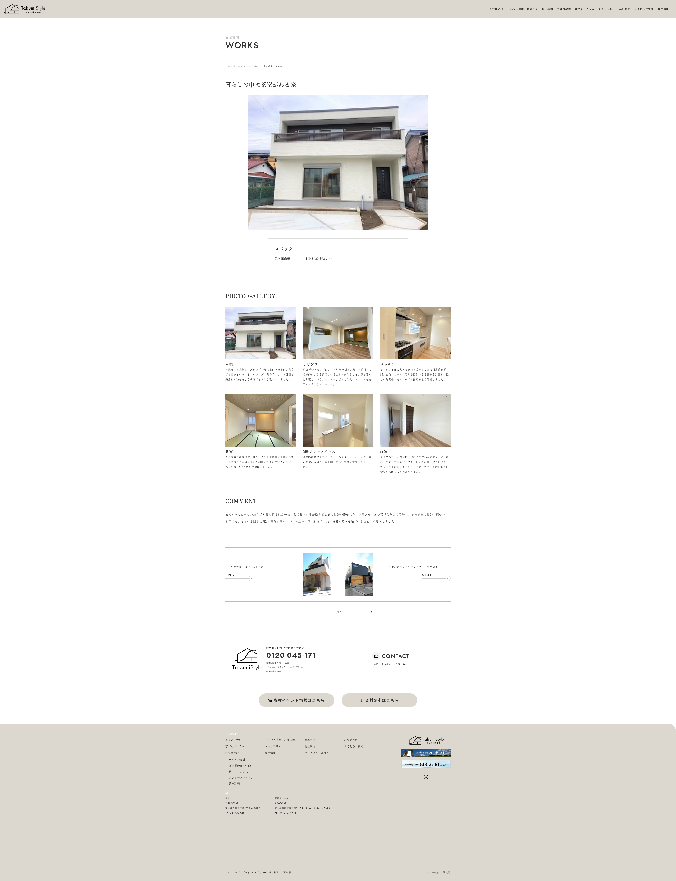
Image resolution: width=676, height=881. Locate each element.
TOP (227, 66)
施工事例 (238, 66)
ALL (248, 66)
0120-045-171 (291, 655)
